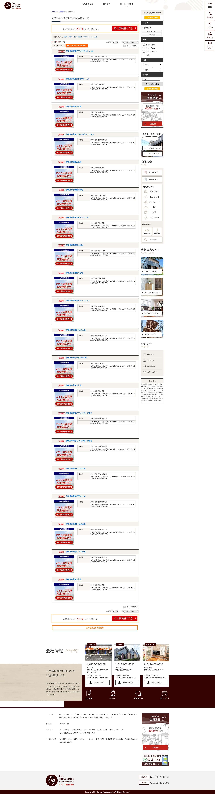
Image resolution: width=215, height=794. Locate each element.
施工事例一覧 (154, 153)
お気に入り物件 (73, 717)
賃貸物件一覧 (64, 724)
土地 (95, 37)
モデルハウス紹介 (90, 730)
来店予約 (210, 37)
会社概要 (150, 354)
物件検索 (106, 3)
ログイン (210, 27)
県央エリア (153, 179)
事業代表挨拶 (110, 739)
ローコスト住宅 (126, 3)
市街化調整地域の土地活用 (68, 733)
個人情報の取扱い (65, 742)
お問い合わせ (152, 372)
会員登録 (210, 17)
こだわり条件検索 (111, 714)
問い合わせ (164, 698)
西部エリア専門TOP (66, 714)
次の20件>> (134, 46)
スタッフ (150, 360)
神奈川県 (148, 27)
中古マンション (88, 37)
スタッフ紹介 (72, 739)
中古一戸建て (78, 37)
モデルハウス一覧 (154, 148)
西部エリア (153, 172)
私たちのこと (87, 3)
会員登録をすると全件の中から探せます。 (81, 28)
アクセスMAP (99, 682)
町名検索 (157, 233)
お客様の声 (151, 366)
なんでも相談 (210, 47)
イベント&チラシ (87, 717)
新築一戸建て (68, 37)
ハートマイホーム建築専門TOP (70, 730)
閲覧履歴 (62, 717)
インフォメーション (87, 739)
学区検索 (147, 233)
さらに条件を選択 (153, 84)
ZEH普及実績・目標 (87, 733)
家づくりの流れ (115, 730)
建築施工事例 (103, 730)
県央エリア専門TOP (83, 714)
